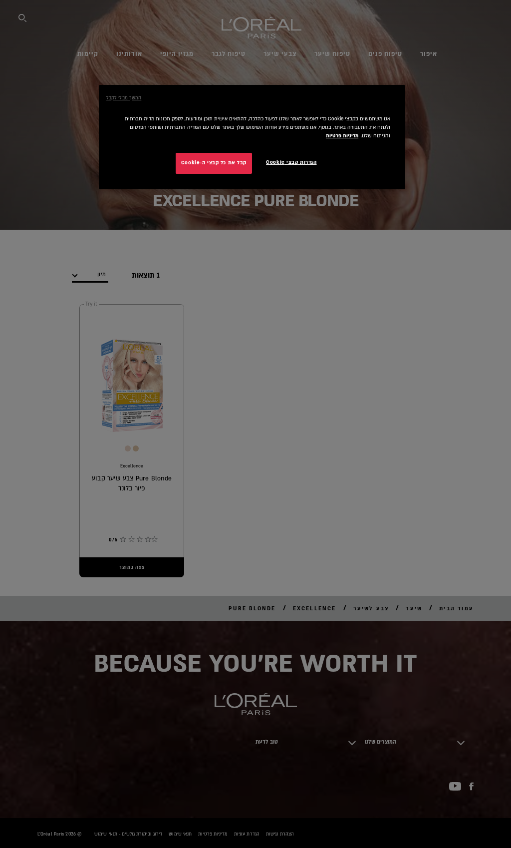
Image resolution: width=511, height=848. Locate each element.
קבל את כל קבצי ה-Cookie (214, 162)
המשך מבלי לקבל (123, 98)
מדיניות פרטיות (342, 135)
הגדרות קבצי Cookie (291, 162)
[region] (252, 137)
